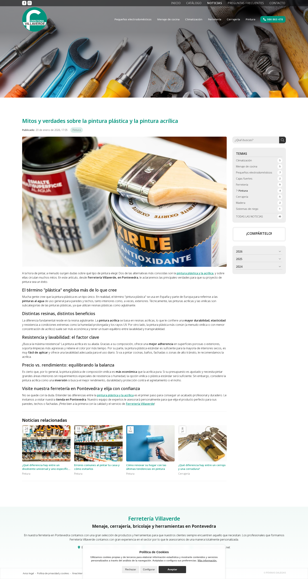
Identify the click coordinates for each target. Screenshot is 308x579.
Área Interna (78, 573)
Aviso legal (28, 573)
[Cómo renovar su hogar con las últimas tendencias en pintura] (150, 443)
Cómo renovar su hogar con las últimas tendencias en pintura (146, 467)
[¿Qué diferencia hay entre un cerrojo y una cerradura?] (202, 443)
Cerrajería (184, 473)
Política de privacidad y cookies (53, 573)
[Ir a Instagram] (29, 3)
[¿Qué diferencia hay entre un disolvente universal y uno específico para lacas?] (46, 443)
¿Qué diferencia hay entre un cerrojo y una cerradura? (201, 467)
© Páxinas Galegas (275, 573)
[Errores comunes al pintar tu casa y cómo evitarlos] (98, 443)
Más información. (207, 560)
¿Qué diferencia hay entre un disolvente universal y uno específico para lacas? (46, 467)
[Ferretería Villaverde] (34, 19)
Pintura (77, 130)
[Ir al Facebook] (24, 3)
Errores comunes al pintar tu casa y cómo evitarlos (97, 467)
